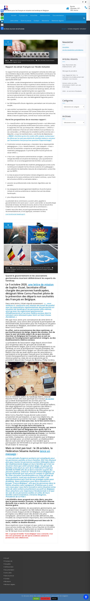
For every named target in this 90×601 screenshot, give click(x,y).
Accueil (13, 15)
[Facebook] (2, 11)
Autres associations (17, 268)
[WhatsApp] (2, 18)
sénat (19, 62)
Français (31, 269)
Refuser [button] (54, 598)
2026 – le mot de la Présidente (72, 91)
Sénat (32, 60)
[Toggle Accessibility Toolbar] (86, 597)
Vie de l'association (45, 268)
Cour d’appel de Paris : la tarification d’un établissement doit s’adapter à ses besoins (73, 77)
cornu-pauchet (24, 269)
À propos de (23, 15)
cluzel (18, 269)
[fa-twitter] (85, 2)
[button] (84, 18)
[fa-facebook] (82, 2)
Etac (7, 60)
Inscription (65, 47)
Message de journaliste (69, 71)
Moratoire (45, 21)
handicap (50, 269)
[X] (2, 14)
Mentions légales (58, 21)
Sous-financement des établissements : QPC (69, 66)
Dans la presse (26, 21)
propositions (9, 62)
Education (14, 60)
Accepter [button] (36, 598)
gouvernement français (40, 269)
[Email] (2, 25)
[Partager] (2, 28)
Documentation (58, 15)
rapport (15, 62)
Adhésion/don (45, 15)
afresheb (43, 60)
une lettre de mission (41, 284)
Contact (36, 21)
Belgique (13, 269)
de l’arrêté (49, 399)
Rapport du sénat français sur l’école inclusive (28, 66)
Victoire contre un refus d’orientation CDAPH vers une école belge (71, 85)
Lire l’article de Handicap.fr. (15, 214)
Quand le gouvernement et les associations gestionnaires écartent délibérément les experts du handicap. (31, 278)
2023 (38, 60)
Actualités (33, 15)
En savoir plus (45, 598)
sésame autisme (10, 271)
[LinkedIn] (2, 21)
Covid (24, 268)
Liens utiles (14, 21)
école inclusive (50, 60)
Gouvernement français (24, 60)
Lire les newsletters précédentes (72, 50)
